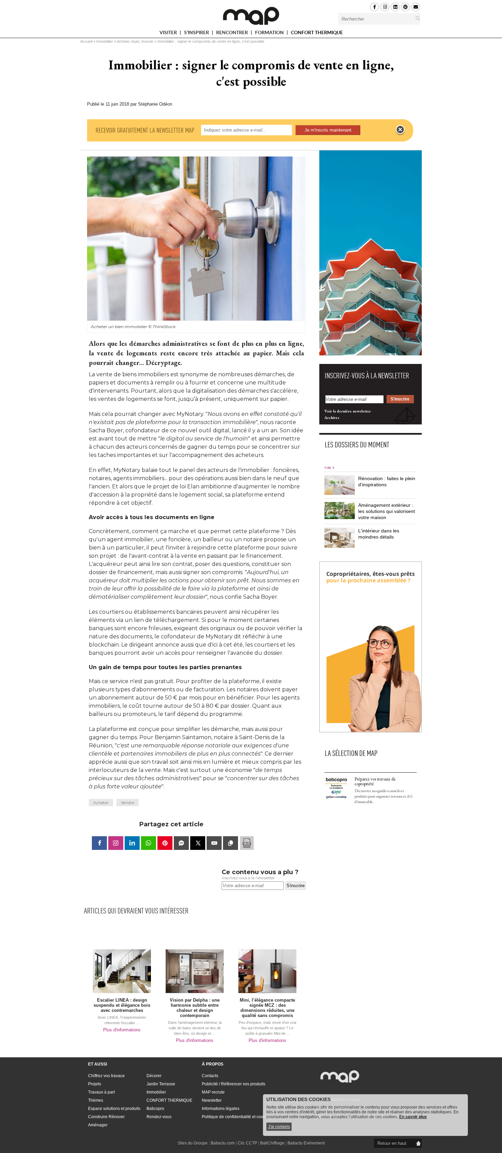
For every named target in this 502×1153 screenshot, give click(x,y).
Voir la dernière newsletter (347, 411)
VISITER (168, 34)
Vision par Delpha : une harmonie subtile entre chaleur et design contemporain (195, 1008)
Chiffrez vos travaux (106, 1075)
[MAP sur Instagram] (384, 7)
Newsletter (212, 1100)
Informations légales (220, 1108)
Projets (94, 1084)
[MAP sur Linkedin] (395, 7)
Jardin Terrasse (161, 1084)
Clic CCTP (247, 1143)
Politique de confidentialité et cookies (236, 1116)
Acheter (101, 802)
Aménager (98, 1125)
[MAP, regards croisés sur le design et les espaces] (251, 15)
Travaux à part (101, 1092)
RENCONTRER (232, 34)
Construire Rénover (106, 1116)
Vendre (127, 802)
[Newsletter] (415, 7)
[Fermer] (400, 129)
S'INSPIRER (197, 34)
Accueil (86, 41)
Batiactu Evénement (306, 1143)
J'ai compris (279, 1126)
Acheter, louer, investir (135, 41)
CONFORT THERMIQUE (317, 32)
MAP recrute (213, 1092)
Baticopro (155, 1108)
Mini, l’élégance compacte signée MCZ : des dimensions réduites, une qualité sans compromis (267, 1008)
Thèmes (95, 1100)
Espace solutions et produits (114, 1108)
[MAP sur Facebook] (374, 7)
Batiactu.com (223, 1143)
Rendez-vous (159, 1116)
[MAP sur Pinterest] (405, 7)
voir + (329, 467)
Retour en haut (391, 1143)
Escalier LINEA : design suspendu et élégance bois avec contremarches (122, 1005)
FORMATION (270, 34)
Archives (331, 417)
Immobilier (104, 41)
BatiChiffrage (272, 1143)
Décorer (154, 1075)
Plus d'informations (122, 1029)
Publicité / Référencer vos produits (233, 1084)
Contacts (210, 1075)
